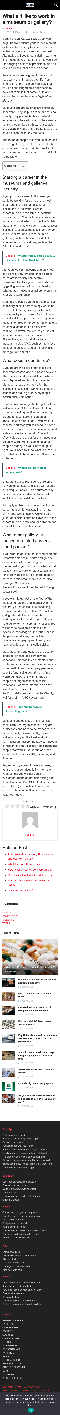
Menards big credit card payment (36, 1083)
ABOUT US (7, 1387)
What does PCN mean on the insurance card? (30, 967)
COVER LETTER (10, 1338)
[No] (56, 1403)
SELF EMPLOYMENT (13, 1363)
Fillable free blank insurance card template (36, 1071)
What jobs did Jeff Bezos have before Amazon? (34, 1023)
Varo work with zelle (12, 1269)
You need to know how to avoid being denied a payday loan (35, 1009)
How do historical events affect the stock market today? (37, 981)
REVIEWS (7, 1356)
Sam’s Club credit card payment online (35, 995)
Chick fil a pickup (10, 1199)
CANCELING (8, 912)
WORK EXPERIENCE (13, 1377)
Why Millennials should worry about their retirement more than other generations (37, 1038)
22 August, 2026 (26, 987)
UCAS (5, 1370)
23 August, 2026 (13, 971)
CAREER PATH (10, 1327)
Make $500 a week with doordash (19, 1188)
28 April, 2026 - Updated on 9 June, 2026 (26, 32)
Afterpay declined (11, 1296)
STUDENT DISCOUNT (13, 1367)
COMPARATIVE (10, 916)
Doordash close (10, 1192)
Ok (30, 1410)
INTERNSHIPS (9, 1345)
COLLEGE (7, 1331)
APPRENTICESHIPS (12, 1320)
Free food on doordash (14, 1185)
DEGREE (7, 1341)
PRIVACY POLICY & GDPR (15, 1390)
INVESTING (8, 919)
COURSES (7, 1334)
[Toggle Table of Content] (21, 166)
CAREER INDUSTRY (12, 1323)
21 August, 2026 (26, 1063)
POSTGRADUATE (11, 1349)
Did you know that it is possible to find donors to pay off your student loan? (37, 1098)
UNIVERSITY (9, 1374)
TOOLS (6, 923)
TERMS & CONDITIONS (28, 1387)
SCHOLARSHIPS (11, 1359)
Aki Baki (9, 28)
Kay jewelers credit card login (17, 1286)
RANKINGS (8, 1352)
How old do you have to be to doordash (22, 1196)
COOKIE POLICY (41, 1390)
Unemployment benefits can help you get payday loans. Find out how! (36, 1055)
